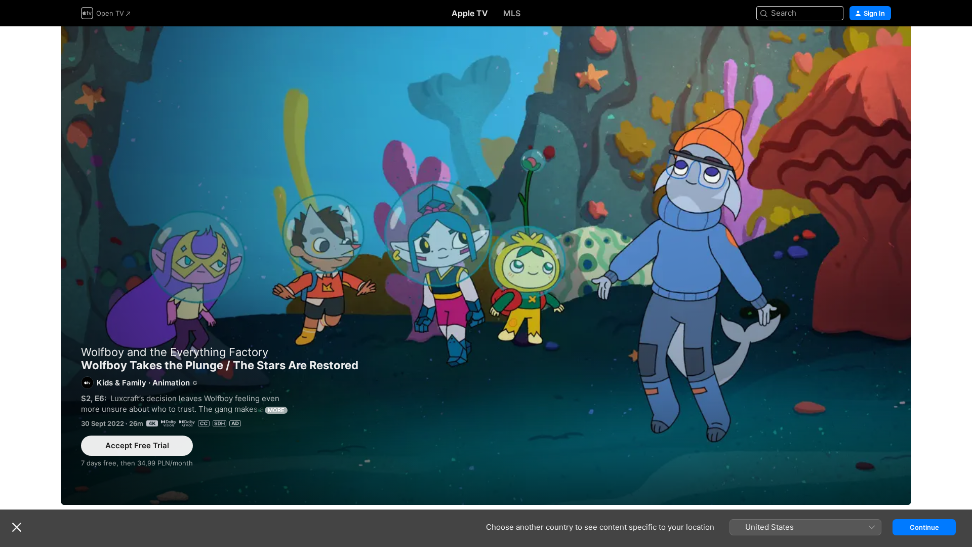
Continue (924, 527)
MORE (276, 410)
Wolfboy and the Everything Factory (174, 352)
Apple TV (470, 13)
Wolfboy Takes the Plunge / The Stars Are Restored (486, 265)
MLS (511, 13)
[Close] (16, 527)
